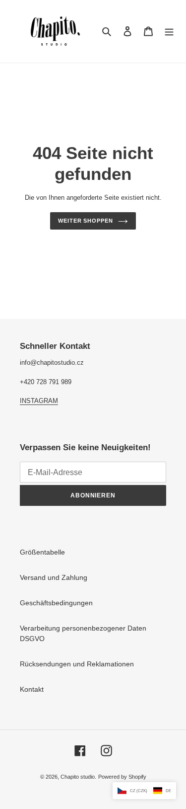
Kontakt (32, 689)
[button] (144, 790)
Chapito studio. (78, 777)
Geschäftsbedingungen (56, 603)
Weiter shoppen (85, 221)
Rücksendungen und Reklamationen (77, 664)
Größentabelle (42, 552)
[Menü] (169, 31)
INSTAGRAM (39, 400)
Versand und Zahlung (53, 577)
